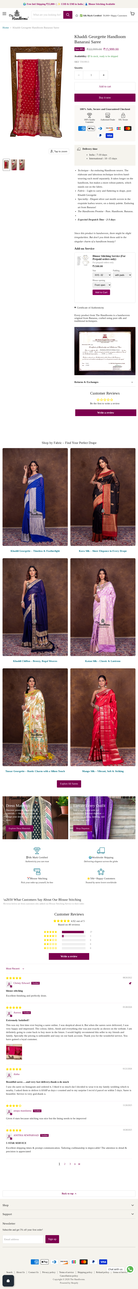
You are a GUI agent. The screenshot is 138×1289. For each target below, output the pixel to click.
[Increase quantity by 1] (103, 75)
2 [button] (64, 1164)
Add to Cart (101, 292)
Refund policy (102, 1272)
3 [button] (70, 1164)
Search (9, 1272)
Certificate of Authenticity (90, 307)
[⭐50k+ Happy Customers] (101, 876)
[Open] (8, 1280)
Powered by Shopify (69, 1283)
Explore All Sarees (69, 783)
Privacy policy (49, 1272)
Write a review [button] (105, 412)
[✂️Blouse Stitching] (37, 876)
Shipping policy (85, 1272)
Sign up (52, 1239)
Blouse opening (99, 280)
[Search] (67, 15)
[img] (13, 978)
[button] (6, 165)
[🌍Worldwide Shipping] (101, 855)
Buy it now (105, 97)
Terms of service (66, 1272)
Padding (116, 271)
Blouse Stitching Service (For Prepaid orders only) (109, 257)
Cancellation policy (69, 1276)
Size (94, 271)
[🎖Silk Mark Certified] (37, 855)
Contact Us (33, 1272)
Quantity (78, 68)
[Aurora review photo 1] (14, 1052)
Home (6, 27)
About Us (20, 1272)
